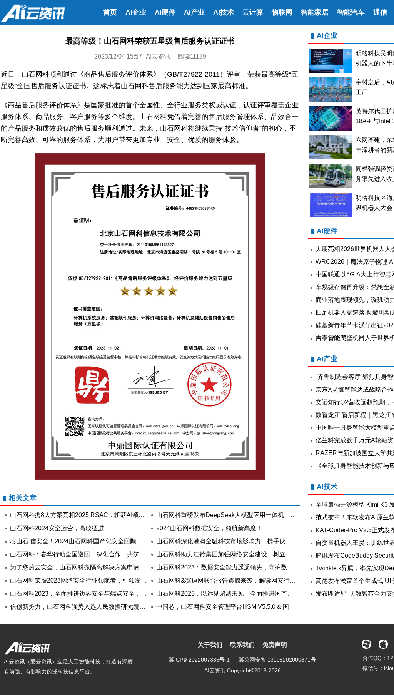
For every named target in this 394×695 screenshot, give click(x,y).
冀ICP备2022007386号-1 (199, 659)
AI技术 (223, 12)
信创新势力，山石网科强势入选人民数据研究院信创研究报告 (93, 606)
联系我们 (242, 644)
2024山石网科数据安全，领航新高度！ (209, 528)
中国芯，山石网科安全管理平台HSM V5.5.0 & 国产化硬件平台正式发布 (253, 606)
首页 (110, 12)
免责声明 (274, 644)
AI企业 (135, 12)
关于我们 (210, 644)
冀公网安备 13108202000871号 (277, 659)
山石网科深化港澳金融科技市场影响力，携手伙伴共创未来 (236, 541)
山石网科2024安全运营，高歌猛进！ (60, 528)
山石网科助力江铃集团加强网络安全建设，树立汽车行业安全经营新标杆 (254, 554)
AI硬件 (165, 12)
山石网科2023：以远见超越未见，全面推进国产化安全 (231, 593)
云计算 (252, 12)
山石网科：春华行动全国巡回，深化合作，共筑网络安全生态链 (96, 554)
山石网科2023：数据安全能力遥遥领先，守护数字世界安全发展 (243, 567)
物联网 (282, 12)
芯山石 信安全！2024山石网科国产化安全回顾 (73, 541)
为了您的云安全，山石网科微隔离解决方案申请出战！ (84, 567)
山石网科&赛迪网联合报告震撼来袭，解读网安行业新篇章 (235, 580)
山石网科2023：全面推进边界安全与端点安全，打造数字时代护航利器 (106, 593)
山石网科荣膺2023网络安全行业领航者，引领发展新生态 (87, 580)
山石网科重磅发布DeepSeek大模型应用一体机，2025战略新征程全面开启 (257, 515)
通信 (380, 12)
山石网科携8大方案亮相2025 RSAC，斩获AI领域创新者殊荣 (92, 515)
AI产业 (194, 12)
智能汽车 (351, 12)
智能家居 (315, 12)
